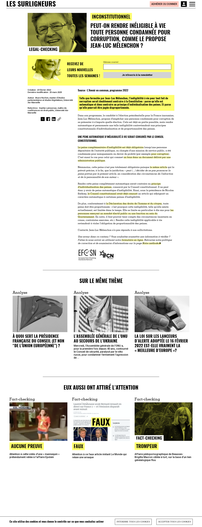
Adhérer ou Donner (164, 4)
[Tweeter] (42, 119)
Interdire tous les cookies (133, 522)
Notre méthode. (150, 243)
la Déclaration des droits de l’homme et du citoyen (134, 204)
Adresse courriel (110, 62)
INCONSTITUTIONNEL (111, 16)
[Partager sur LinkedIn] (53, 119)
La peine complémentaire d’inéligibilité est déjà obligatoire (111, 147)
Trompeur (146, 445)
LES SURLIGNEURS (31, 4)
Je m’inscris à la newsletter (137, 75)
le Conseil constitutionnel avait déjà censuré (112, 194)
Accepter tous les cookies (174, 522)
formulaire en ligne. (132, 240)
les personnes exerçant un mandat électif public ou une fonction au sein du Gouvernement (126, 213)
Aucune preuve (26, 445)
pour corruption (159, 154)
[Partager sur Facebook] (48, 119)
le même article (158, 167)
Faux (78, 446)
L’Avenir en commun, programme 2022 (107, 90)
